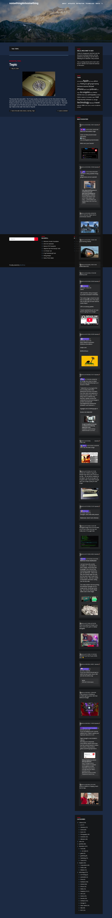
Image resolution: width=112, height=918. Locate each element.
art (89, 81)
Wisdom (82, 870)
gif (89, 84)
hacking (96, 84)
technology (83, 102)
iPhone (80, 89)
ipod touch (86, 89)
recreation (89, 97)
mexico (24, 110)
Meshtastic (87, 572)
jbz (83, 379)
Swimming (83, 858)
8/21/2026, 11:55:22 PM (85, 287)
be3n (82, 124)
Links (80, 841)
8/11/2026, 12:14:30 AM (91, 654)
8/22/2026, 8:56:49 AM (92, 171)
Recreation (12, 61)
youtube (79, 107)
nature (86, 94)
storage (95, 99)
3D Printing (83, 874)
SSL (92, 99)
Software (88, 99)
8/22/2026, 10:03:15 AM (91, 264)
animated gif (80, 81)
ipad (92, 86)
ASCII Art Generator (49, 243)
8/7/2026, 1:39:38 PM (85, 670)
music (83, 94)
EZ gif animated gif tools (50, 253)
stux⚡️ (84, 445)
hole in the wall (15, 110)
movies (79, 95)
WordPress (22, 265)
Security (82, 898)
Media (91, 92)
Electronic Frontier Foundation (89, 728)
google (92, 84)
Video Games (88, 105)
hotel (21, 110)
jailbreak (93, 89)
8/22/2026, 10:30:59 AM (92, 129)
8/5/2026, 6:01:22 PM (85, 729)
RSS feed (95, 56)
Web (81, 908)
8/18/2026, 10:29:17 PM (85, 340)
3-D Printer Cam (48, 251)
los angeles (85, 92)
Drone (82, 879)
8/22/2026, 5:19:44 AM (91, 273)
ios (90, 86)
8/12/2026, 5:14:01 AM (91, 525)
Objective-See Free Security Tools (52, 248)
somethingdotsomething (23, 3)
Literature (82, 827)
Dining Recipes (47, 255)
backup (92, 81)
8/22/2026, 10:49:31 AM (91, 239)
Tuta (83, 129)
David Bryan (85, 669)
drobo (78, 83)
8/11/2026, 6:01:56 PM (91, 623)
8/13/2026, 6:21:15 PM (91, 471)
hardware (80, 86)
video (83, 105)
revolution (83, 836)
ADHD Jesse (85, 511)
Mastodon (88, 58)
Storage (82, 903)
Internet (82, 884)
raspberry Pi (84, 97)
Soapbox (81, 863)
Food (82, 84)
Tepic (13, 65)
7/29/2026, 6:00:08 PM (92, 379)
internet (85, 86)
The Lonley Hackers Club (86, 584)
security (82, 99)
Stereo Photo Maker (49, 258)
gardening (83, 855)
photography (92, 95)
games (85, 83)
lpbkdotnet (85, 286)
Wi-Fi (81, 910)
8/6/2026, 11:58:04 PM (91, 692)
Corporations (83, 865)
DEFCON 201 (85, 339)
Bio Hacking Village (92, 590)
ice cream (84, 851)
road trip (29, 110)
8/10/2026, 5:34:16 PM (92, 558)
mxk (83, 171)
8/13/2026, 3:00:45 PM (85, 512)
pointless (98, 94)
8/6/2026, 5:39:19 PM (90, 784)
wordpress (97, 105)
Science (82, 896)
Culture (81, 822)
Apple (86, 81)
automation (83, 877)
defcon (96, 81)
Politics (79, 97)
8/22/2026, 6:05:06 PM (91, 213)
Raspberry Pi (83, 891)
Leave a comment (63, 110)
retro (81, 893)
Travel (19, 61)
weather (93, 105)
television (91, 103)
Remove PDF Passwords (50, 246)
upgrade (79, 105)
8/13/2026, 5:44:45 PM (93, 445)
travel (97, 102)
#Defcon (82, 560)
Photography (83, 834)
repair (93, 97)
